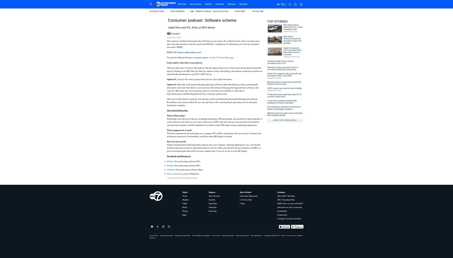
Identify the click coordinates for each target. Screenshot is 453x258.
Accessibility (282, 211)
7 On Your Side (246, 200)
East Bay (208, 4)
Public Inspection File (242, 235)
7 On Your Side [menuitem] (258, 11)
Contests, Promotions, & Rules (289, 219)
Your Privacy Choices (166, 235)
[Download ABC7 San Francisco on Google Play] (297, 227)
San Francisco (195, 4)
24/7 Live (182, 4)
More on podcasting (175, 173)
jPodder (170, 165)
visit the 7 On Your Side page (221, 57)
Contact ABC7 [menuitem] (240, 11)
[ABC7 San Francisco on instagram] (163, 226)
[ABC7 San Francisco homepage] (165, 4)
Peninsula (231, 4)
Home (184, 196)
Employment (282, 215)
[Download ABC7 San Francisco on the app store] (284, 227)
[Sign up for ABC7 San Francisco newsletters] (169, 226)
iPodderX (171, 169)
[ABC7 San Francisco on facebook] (152, 226)
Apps (184, 215)
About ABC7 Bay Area (286, 196)
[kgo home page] (156, 196)
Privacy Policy (154, 235)
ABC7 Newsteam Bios (286, 200)
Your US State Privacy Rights (201, 235)
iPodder (170, 161)
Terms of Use (216, 235)
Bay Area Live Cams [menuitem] (221, 11)
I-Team (242, 204)
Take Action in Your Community (289, 207)
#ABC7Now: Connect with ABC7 (290, 204)
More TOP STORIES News (284, 120)
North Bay (243, 4)
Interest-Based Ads (228, 235)
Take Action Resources (248, 196)
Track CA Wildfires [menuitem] (177, 11)
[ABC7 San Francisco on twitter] (157, 226)
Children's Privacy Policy (182, 235)
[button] (150, 4)
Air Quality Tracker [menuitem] (157, 11)
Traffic (184, 204)
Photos (185, 211)
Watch (184, 207)
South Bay (220, 4)
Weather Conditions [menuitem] (203, 11)
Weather (185, 200)
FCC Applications (256, 235)
